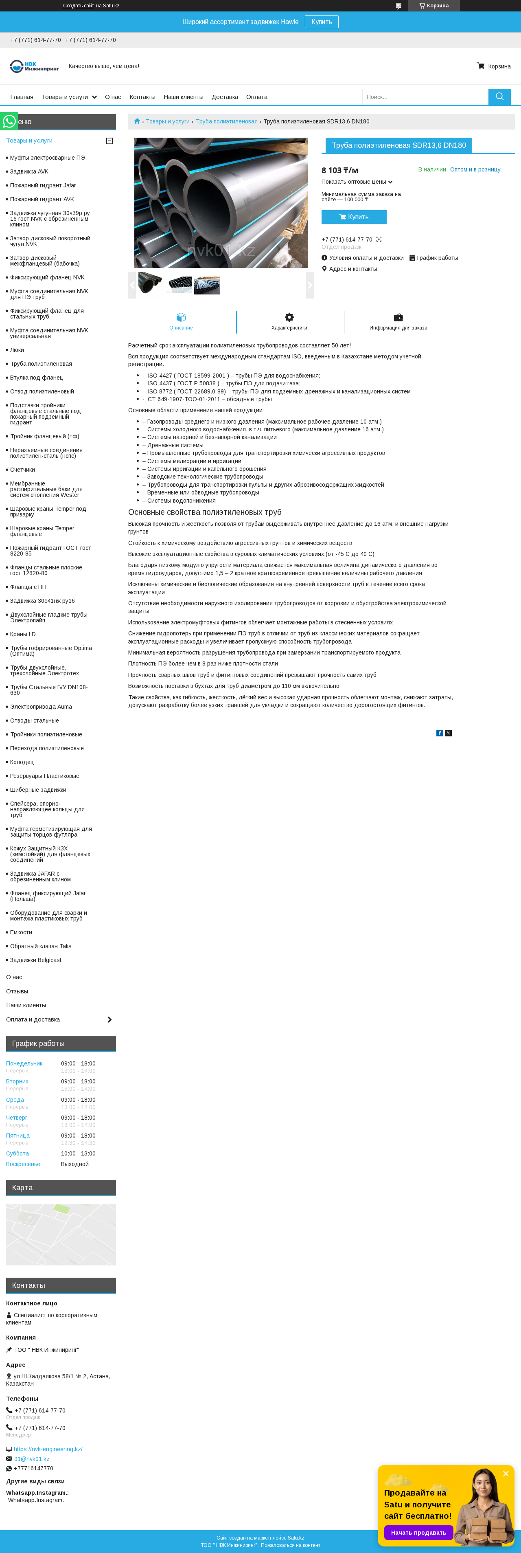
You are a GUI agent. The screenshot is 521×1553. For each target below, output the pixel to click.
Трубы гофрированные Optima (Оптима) (51, 651)
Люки (17, 350)
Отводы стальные (34, 720)
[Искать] (499, 97)
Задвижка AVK (29, 171)
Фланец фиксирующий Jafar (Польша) (48, 896)
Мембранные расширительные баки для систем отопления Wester (46, 489)
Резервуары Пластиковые (44, 776)
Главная (21, 96)
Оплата (256, 96)
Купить (321, 21)
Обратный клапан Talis (41, 946)
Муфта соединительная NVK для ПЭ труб (49, 294)
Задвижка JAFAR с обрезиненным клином (40, 876)
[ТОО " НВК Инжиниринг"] (34, 66)
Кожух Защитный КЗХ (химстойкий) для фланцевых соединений (50, 854)
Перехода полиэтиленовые (47, 748)
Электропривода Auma (41, 706)
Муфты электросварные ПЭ (47, 157)
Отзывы (17, 991)
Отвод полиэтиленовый (42, 391)
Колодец (22, 762)
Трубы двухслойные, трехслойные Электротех (44, 670)
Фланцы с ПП (28, 587)
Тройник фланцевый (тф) (44, 436)
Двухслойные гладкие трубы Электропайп (49, 617)
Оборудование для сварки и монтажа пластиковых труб (48, 915)
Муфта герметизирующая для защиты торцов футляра (51, 832)
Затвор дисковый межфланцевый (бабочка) (45, 261)
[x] (448, 734)
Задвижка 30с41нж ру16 (42, 600)
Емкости (21, 932)
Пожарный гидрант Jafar (43, 185)
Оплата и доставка (33, 1019)
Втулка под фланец (36, 377)
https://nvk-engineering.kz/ (48, 1449)
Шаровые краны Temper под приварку (48, 511)
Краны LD (23, 634)
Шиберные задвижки (38, 789)
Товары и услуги (65, 96)
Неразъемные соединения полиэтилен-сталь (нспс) (46, 453)
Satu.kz (296, 1538)
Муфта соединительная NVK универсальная (49, 333)
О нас (113, 96)
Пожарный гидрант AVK (42, 199)
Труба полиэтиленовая (227, 121)
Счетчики (22, 469)
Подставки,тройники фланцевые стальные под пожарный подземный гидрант (45, 414)
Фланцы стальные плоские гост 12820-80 (46, 570)
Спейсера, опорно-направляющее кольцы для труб (47, 809)
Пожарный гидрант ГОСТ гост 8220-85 (50, 551)
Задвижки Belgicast (35, 960)
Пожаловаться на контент (290, 1545)
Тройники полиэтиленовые (46, 734)
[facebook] (439, 734)
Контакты (142, 96)
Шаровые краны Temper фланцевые (42, 531)
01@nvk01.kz (32, 1459)
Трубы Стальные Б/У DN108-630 (49, 690)
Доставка (225, 96)
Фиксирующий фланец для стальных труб (47, 314)
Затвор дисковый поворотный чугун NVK (50, 241)
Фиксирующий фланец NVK (47, 277)
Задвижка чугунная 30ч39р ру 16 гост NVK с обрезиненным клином (50, 219)
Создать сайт (78, 6)
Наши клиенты (184, 96)
